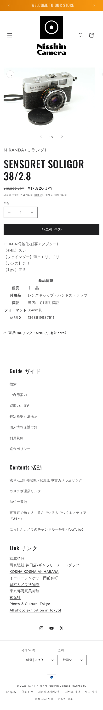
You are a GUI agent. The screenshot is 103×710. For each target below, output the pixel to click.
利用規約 (16, 438)
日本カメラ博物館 (25, 584)
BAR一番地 (18, 502)
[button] (9, 35)
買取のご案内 (20, 406)
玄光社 (15, 597)
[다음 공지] (94, 5)
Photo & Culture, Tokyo (30, 604)
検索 (13, 384)
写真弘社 (17, 559)
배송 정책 (91, 691)
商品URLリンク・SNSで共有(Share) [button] (37, 333)
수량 (7, 203)
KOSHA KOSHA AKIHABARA (34, 571)
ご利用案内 (18, 395)
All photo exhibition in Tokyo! (35, 610)
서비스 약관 (72, 691)
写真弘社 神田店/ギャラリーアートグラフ (45, 565)
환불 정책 (27, 691)
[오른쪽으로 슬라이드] (62, 136)
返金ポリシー (20, 449)
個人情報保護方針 (24, 427)
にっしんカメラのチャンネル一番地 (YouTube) (46, 529)
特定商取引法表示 (24, 416)
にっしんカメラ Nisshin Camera (49, 685)
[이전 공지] (9, 5)
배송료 (38, 195)
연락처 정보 (65, 698)
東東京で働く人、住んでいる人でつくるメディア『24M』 (48, 516)
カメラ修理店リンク (25, 491)
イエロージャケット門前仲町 (34, 578)
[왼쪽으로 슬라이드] (41, 136)
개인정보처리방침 (49, 691)
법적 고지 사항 (44, 698)
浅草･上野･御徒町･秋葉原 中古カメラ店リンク (46, 480)
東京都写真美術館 (25, 591)
